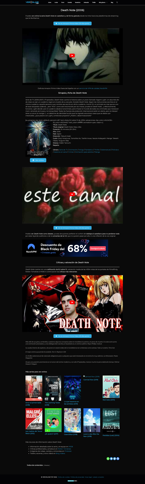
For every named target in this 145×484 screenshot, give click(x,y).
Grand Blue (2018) (70, 434)
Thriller (94, 2)
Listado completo (98, 477)
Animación (86, 2)
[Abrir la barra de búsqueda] (117, 2)
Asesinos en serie (60, 152)
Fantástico (89, 150)
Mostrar (46, 465)
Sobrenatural (106, 150)
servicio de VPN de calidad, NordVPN (93, 88)
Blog (112, 2)
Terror (62, 2)
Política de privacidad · (78, 477)
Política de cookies (64, 477)
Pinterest (68, 451)
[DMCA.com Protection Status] (72, 481)
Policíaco (115, 150)
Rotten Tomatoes (64, 449)
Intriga (81, 150)
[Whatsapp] (108, 458)
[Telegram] (111, 458)
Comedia (70, 2)
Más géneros (102, 2)
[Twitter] (114, 458)
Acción (56, 2)
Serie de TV (63, 150)
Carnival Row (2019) (90, 380)
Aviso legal (88, 477)
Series (49, 2)
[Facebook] (117, 458)
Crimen (71, 152)
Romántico (77, 2)
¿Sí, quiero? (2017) (51, 434)
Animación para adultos (84, 152)
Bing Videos (60, 453)
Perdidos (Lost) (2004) (111, 435)
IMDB (71, 447)
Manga (97, 152)
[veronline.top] (32, 2)
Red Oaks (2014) (109, 400)
